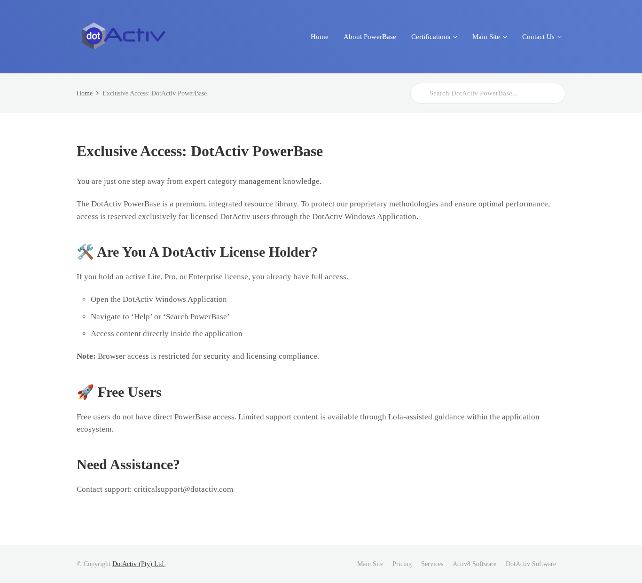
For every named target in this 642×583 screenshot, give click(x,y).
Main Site (370, 563)
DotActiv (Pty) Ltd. (138, 563)
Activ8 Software (474, 563)
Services (432, 563)
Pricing (402, 563)
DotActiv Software (531, 563)
